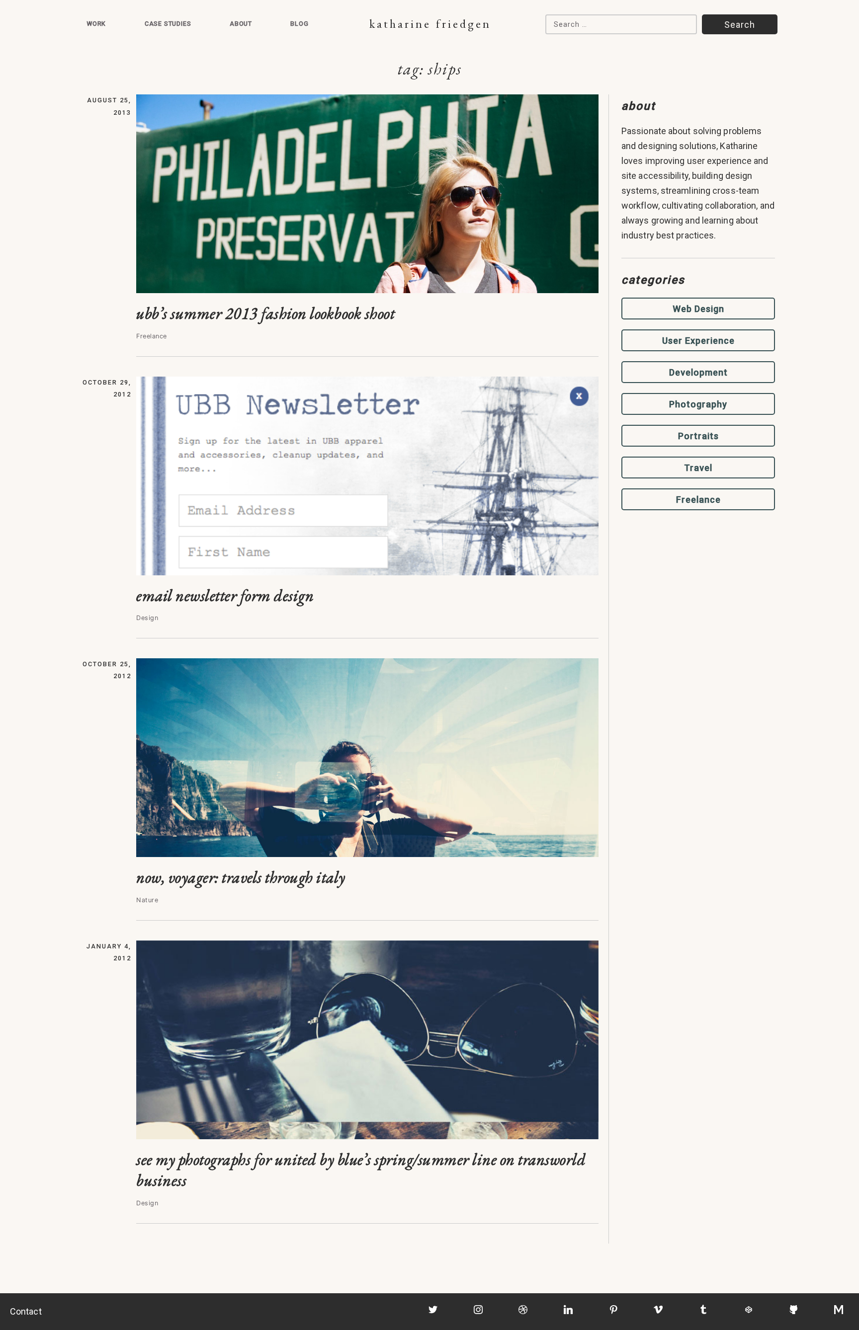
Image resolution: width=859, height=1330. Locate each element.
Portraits (698, 436)
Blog (299, 23)
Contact (26, 1311)
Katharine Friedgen (430, 23)
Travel (698, 468)
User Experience (698, 340)
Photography (698, 404)
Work (96, 23)
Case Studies (168, 23)
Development (698, 372)
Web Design (698, 309)
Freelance (698, 499)
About (241, 23)
